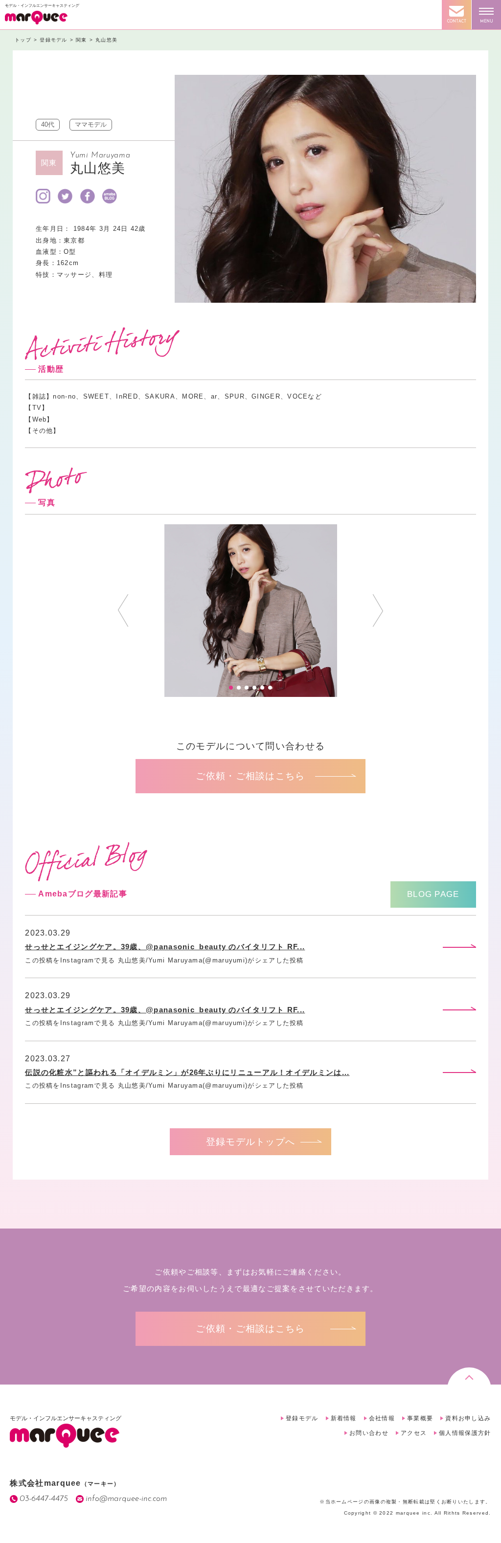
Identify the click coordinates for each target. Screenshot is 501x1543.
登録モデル (302, 1418)
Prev (123, 610)
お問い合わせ (368, 1433)
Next (378, 610)
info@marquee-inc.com (126, 1499)
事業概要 (420, 1418)
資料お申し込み (468, 1418)
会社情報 (382, 1418)
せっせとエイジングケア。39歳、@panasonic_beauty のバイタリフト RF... (165, 946)
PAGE (433, 894)
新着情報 (344, 1418)
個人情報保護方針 (465, 1433)
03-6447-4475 (44, 1499)
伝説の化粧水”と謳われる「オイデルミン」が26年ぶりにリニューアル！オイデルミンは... (187, 1072)
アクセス (414, 1433)
